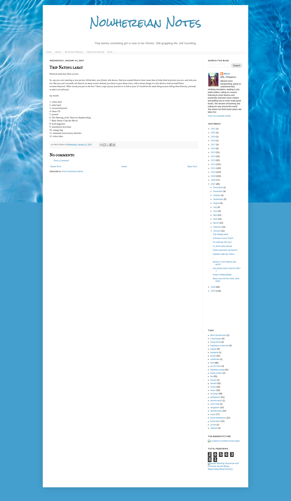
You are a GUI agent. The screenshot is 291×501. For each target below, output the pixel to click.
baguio (213, 349)
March (216, 223)
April (215, 219)
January (217, 231)
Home (49, 52)
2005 (213, 291)
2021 (213, 129)
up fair (213, 425)
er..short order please (222, 246)
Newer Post (55, 166)
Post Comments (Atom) (72, 171)
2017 (213, 144)
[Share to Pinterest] (114, 144)
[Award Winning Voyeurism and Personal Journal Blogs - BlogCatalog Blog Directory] (224, 469)
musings (214, 393)
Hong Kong (215, 342)
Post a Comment (61, 160)
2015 (213, 152)
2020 (213, 132)
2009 (213, 176)
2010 (213, 172)
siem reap (214, 404)
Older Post (192, 166)
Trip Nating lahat (220, 234)
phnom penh (216, 400)
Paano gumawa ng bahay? (225, 250)
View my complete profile (219, 116)
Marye (227, 74)
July (215, 207)
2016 (213, 148)
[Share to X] (107, 144)
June (215, 211)
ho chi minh (215, 366)
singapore (215, 407)
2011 (213, 168)
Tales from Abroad (95, 52)
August (216, 203)
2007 (213, 184)
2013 (213, 160)
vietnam (214, 428)
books (213, 356)
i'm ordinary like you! (222, 242)
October (217, 195)
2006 (213, 287)
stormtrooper (216, 411)
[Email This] (101, 144)
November (218, 191)
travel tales (215, 421)
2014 (213, 156)
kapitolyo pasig (217, 370)
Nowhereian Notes (145, 22)
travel (212, 414)
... (213, 258)
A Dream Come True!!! (223, 238)
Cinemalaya (215, 338)
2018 (213, 140)
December (218, 187)
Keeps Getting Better (222, 275)
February (217, 227)
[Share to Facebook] (110, 144)
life (211, 376)
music (213, 390)
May (215, 215)
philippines (215, 397)
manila (213, 383)
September (218, 199)
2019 (213, 137)
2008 (213, 180)
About (58, 52)
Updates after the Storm (223, 254)
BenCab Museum (218, 335)
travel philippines (218, 418)
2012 (213, 164)
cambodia (214, 359)
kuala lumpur (216, 373)
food (212, 363)
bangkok (214, 352)
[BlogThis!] (104, 144)
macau (213, 380)
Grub (110, 52)
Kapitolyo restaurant (219, 345)
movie (213, 387)
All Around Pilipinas (74, 52)
